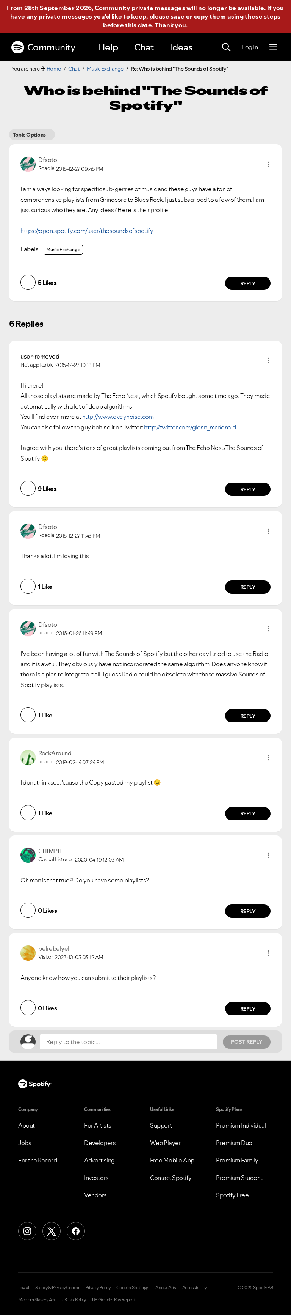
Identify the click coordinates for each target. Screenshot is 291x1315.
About (26, 1125)
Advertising (99, 1160)
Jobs (24, 1143)
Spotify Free (232, 1195)
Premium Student (239, 1177)
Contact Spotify (171, 1177)
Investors (96, 1177)
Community (51, 47)
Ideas (181, 47)
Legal (23, 1288)
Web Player (165, 1143)
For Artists (97, 1125)
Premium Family (237, 1160)
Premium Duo (234, 1143)
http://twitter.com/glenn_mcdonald (190, 427)
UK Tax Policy (73, 1300)
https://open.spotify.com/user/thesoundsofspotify (86, 231)
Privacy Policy (97, 1288)
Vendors (95, 1195)
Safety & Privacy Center (57, 1288)
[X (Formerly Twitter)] (51, 1231)
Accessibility (194, 1288)
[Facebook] (76, 1231)
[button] (268, 164)
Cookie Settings (132, 1288)
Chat (144, 47)
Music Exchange (105, 68)
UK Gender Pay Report (113, 1300)
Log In (250, 47)
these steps (262, 16)
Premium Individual (241, 1125)
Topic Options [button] (29, 134)
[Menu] (273, 47)
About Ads (165, 1288)
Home (54, 68)
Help (108, 47)
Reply (248, 283)
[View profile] (28, 163)
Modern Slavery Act (36, 1300)
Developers (100, 1143)
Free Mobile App (172, 1160)
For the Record (37, 1160)
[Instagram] (27, 1231)
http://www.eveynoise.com (118, 416)
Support (161, 1125)
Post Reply (247, 1042)
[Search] (226, 47)
